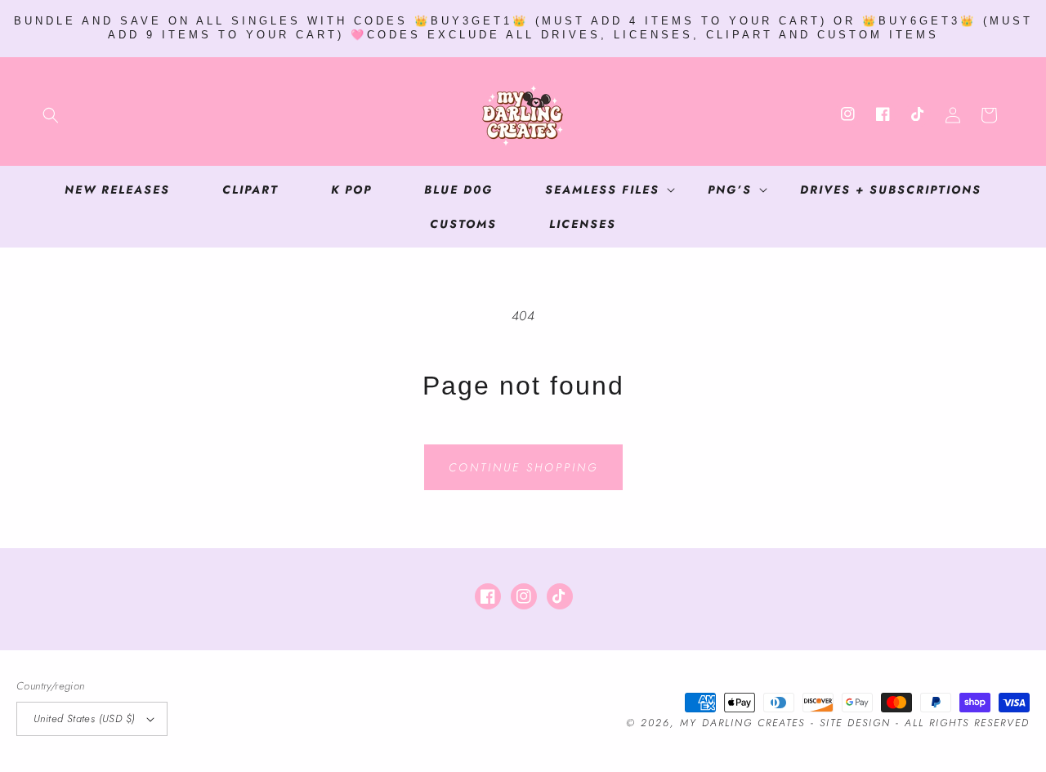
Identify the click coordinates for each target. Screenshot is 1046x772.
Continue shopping (523, 467)
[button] (51, 115)
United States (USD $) (84, 718)
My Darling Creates (742, 723)
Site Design (855, 723)
